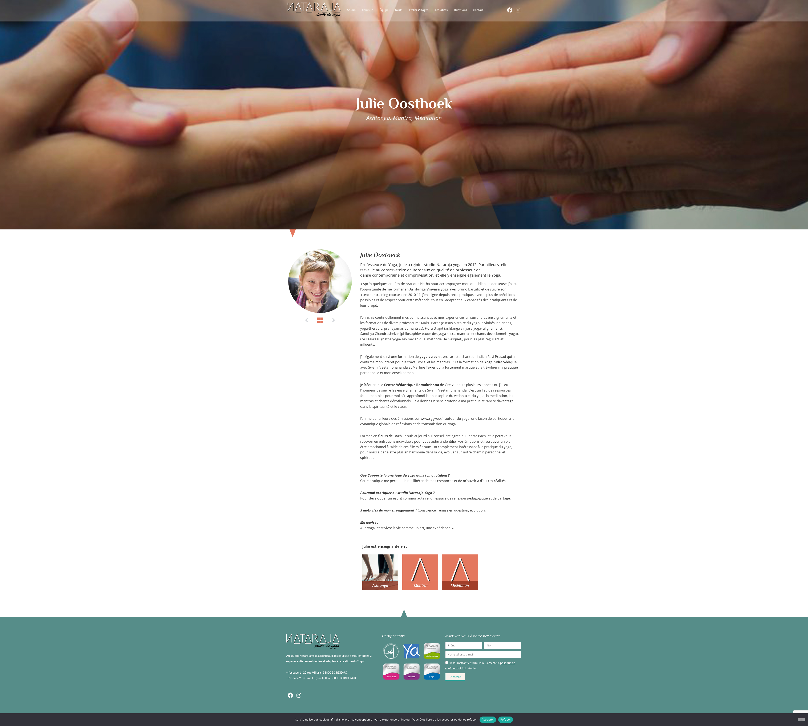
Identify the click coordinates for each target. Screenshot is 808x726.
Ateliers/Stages (418, 10)
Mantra (420, 585)
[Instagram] (518, 10)
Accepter (488, 719)
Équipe (384, 10)
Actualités (441, 10)
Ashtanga (380, 585)
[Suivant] (333, 320)
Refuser (505, 719)
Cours (365, 10)
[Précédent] (306, 320)
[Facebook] (509, 10)
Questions (460, 10)
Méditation (460, 585)
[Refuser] (801, 719)
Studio (351, 10)
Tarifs (398, 10)
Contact (478, 10)
